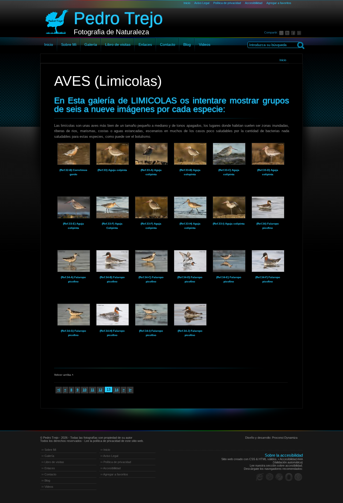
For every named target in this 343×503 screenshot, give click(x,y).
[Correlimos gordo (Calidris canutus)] (73, 154)
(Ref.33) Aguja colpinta (112, 170)
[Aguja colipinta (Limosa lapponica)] (112, 154)
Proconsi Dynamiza (284, 437)
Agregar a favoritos (278, 3)
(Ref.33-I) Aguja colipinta (229, 223)
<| (58, 390)
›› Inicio (105, 449)
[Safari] (298, 477)
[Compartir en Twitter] (288, 32)
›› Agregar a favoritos (114, 474)
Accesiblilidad (253, 3)
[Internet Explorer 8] (260, 477)
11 (92, 390)
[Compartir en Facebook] (294, 32)
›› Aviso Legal (109, 455)
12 (100, 390)
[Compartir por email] (282, 32)
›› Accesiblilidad (110, 468)
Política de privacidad (227, 3)
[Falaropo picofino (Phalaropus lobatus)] (268, 207)
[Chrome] (279, 477)
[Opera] (289, 477)
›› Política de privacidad (115, 462)
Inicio (187, 3)
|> (130, 390)
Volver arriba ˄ (63, 374)
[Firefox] (269, 477)
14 (116, 390)
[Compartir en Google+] (300, 32)
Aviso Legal (201, 3)
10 (85, 390)
